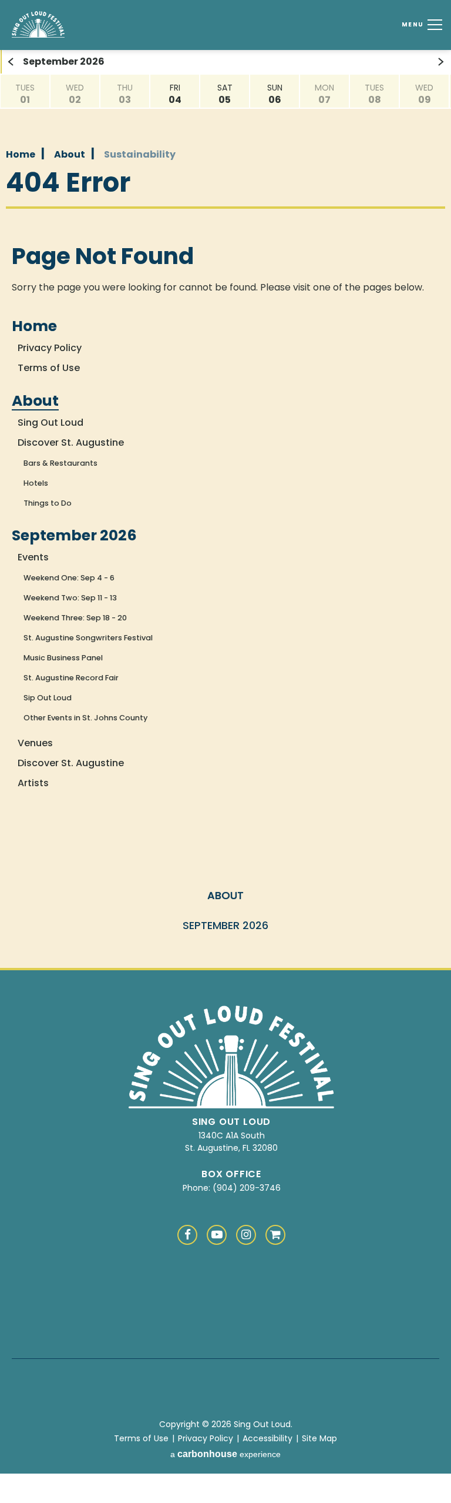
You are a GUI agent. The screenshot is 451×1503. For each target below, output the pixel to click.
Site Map (319, 1438)
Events (33, 557)
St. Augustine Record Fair (71, 678)
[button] (10, 62)
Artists (33, 783)
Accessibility (267, 1438)
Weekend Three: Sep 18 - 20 (75, 618)
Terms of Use (49, 368)
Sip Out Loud (47, 698)
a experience (225, 1454)
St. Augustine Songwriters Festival (88, 638)
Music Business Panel (63, 658)
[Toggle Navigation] (432, 24)
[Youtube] (217, 1235)
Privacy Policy (50, 348)
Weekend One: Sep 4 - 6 (69, 578)
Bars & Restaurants (60, 463)
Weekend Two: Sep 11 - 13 (70, 598)
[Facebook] (187, 1235)
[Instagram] (246, 1235)
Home (20, 154)
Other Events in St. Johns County (85, 718)
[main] (225, 446)
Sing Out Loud (72, 24)
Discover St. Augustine (71, 442)
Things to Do (47, 503)
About (69, 154)
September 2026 (74, 535)
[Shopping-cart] (275, 1235)
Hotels (35, 483)
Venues (35, 743)
